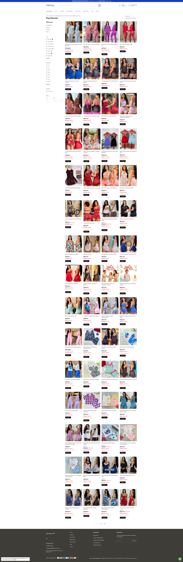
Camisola (48, 29)
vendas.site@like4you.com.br (53, 548)
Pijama (47, 31)
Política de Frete (97, 545)
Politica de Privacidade (98, 540)
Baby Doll (48, 27)
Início (56, 11)
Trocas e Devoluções (98, 537)
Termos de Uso (96, 542)
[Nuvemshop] (94, 558)
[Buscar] (99, 5)
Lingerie (62, 11)
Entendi (14, 559)
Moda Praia (78, 11)
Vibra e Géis (85, 11)
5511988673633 (49, 543)
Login (123, 4)
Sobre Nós (95, 535)
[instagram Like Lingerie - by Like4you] (46, 538)
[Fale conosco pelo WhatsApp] (180, 559)
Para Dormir (70, 11)
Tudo (92, 11)
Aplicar (62, 100)
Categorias (49, 11)
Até (54, 97)
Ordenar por (127, 16)
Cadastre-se (124, 5)
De (46, 97)
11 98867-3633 (49, 545)
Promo (97, 11)
